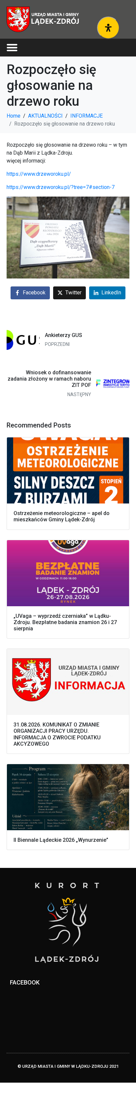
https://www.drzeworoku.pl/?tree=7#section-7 (61, 187)
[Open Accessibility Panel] (108, 28)
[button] (12, 47)
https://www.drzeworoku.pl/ (39, 174)
